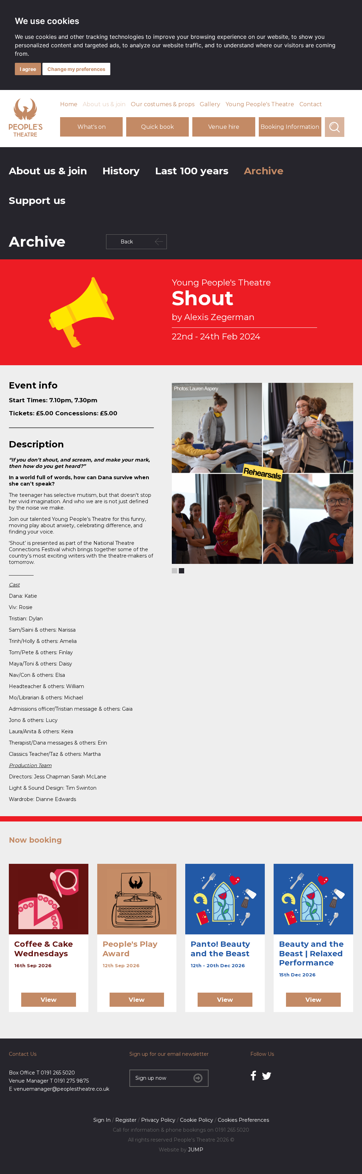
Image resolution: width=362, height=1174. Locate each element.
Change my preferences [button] (76, 69)
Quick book (157, 127)
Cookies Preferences (243, 1120)
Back (127, 242)
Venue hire (223, 127)
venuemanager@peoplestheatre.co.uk (61, 1089)
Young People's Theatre (260, 104)
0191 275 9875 (71, 1081)
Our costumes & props (162, 104)
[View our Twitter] (267, 1076)
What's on (91, 127)
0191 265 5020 (58, 1073)
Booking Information (290, 127)
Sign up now (150, 1078)
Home (68, 104)
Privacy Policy (158, 1120)
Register (125, 1120)
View (49, 999)
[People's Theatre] (25, 135)
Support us (37, 200)
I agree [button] (28, 69)
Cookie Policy (196, 1120)
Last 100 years (191, 171)
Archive (264, 171)
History (121, 171)
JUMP (195, 1149)
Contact (310, 104)
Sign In (102, 1120)
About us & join (104, 104)
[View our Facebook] (253, 1076)
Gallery (210, 104)
